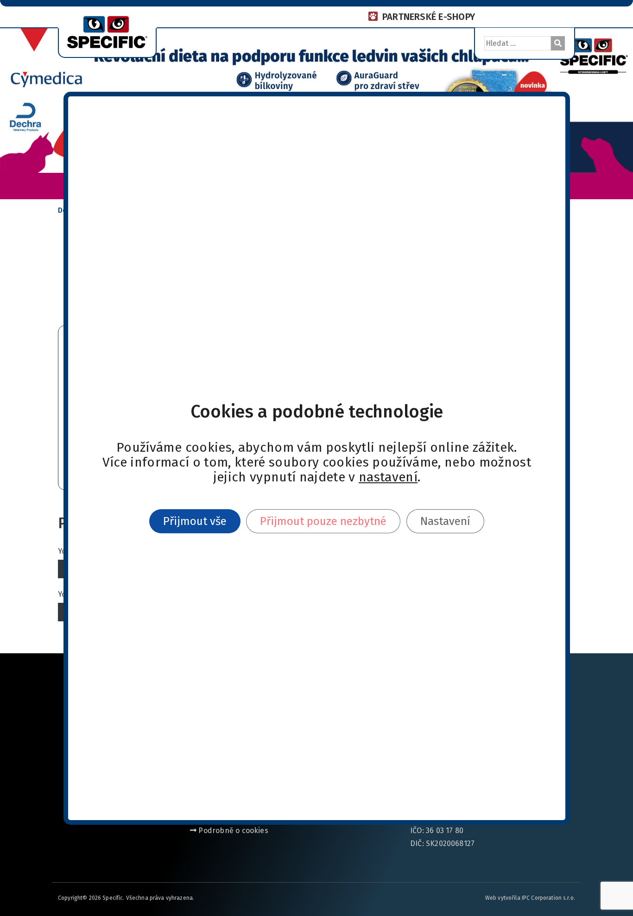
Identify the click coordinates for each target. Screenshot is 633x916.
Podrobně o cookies (232, 830)
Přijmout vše (195, 521)
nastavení (388, 477)
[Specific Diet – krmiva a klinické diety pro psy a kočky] (107, 31)
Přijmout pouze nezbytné (323, 521)
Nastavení (445, 521)
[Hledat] (558, 43)
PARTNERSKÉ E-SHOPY (428, 16)
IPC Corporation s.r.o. (548, 898)
